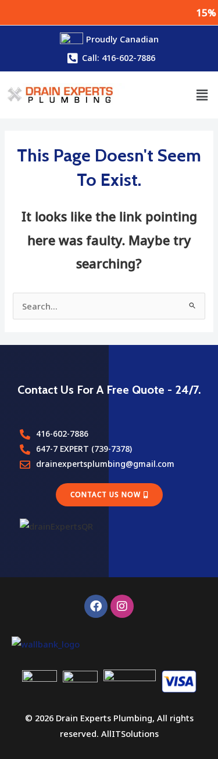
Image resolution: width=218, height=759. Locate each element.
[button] (202, 95)
